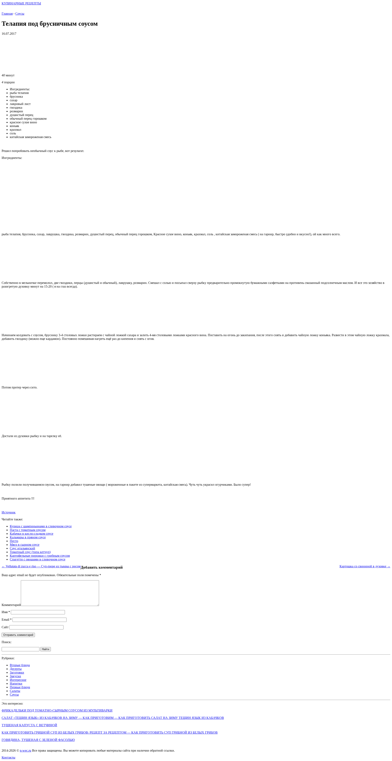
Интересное (18, 680)
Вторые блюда (20, 665)
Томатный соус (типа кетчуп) (30, 552)
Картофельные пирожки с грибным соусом (40, 555)
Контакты (8, 757)
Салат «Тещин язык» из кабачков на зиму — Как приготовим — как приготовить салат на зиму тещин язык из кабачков (113, 718)
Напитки (16, 683)
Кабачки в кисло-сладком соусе (31, 533)
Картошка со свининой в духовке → (365, 566)
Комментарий (11, 605)
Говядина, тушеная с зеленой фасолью (38, 740)
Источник (9, 512)
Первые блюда (20, 687)
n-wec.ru (25, 750)
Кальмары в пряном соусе (28, 537)
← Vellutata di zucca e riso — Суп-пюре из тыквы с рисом (41, 566)
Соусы (14, 694)
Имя (6, 612)
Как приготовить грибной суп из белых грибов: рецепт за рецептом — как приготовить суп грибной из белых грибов (110, 732)
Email (7, 619)
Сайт (5, 627)
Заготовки (17, 672)
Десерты (16, 669)
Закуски (15, 676)
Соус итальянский (22, 548)
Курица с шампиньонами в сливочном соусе (41, 526)
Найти (45, 649)
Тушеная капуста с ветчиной (29, 725)
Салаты (15, 691)
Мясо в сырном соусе (24, 544)
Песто (14, 541)
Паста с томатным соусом (28, 530)
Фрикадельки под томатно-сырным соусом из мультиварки (57, 710)
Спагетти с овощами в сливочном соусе (37, 559)
